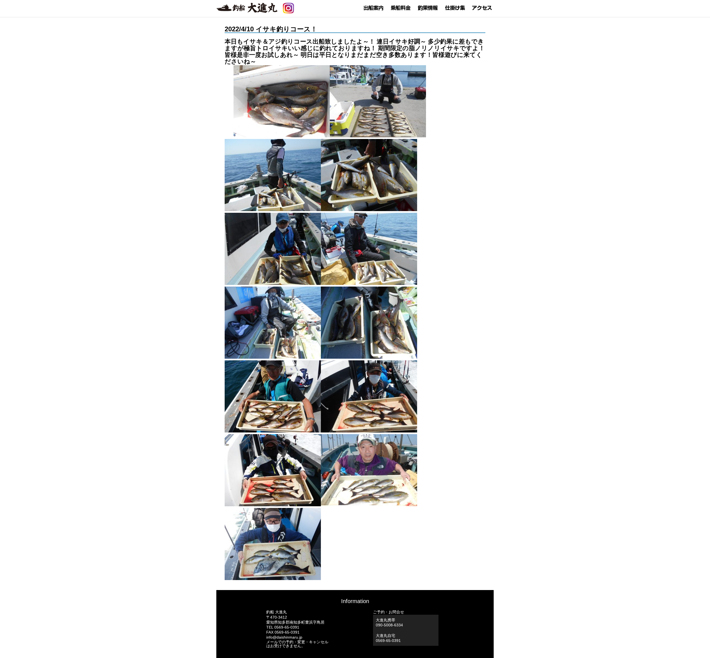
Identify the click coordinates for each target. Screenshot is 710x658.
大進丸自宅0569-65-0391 (388, 638)
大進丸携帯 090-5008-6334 (389, 622)
